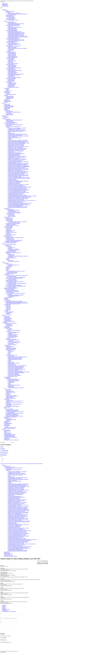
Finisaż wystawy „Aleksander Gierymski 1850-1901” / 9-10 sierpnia (19, 520)
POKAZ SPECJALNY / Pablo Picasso (14, 498)
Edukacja (7, 463)
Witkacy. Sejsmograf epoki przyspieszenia (14, 481)
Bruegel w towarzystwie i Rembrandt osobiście (15, 494)
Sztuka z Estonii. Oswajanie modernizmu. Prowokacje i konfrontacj (18, 533)
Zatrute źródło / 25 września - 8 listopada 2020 (15, 490)
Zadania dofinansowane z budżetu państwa (9, 611)
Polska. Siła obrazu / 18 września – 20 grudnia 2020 (16, 487)
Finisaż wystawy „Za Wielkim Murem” (14, 526)
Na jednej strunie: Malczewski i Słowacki (14, 496)
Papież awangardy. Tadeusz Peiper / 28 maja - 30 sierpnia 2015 (18, 516)
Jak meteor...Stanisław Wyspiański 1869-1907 (15, 549)
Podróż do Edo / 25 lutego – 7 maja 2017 (14, 505)
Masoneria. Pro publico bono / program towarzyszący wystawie (18, 519)
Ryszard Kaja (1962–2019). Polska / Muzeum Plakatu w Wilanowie (18, 486)
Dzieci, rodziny (6, 551)
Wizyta (1, 446)
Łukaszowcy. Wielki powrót (12, 480)
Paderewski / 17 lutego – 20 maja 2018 (14, 501)
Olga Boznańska (8, 468)
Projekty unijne (4, 610)
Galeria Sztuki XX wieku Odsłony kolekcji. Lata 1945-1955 (33, 463)
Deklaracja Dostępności (6, 609)
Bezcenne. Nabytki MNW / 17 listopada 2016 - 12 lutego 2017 (18, 507)
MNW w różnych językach (8, 555)
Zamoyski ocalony (11, 495)
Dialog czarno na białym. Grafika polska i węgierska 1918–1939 (18, 541)
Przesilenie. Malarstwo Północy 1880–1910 (15, 478)
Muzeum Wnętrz (5, 5)
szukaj (1, 442)
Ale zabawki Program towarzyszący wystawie (15, 545)
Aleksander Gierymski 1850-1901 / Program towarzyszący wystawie (19, 521)
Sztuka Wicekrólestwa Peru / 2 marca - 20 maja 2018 (16, 500)
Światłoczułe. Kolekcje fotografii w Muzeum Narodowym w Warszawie (19, 540)
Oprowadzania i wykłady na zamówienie (10, 556)
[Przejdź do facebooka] (2, 460)
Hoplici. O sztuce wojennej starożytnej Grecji (15, 513)
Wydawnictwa (4, 607)
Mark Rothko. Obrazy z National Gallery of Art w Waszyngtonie (18, 524)
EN (2, 459)
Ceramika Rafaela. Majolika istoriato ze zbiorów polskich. (17, 538)
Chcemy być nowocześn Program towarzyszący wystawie (17, 534)
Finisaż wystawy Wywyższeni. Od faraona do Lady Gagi (17, 529)
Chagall (9, 482)
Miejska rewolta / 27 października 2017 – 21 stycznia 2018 (17, 502)
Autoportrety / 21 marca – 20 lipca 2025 (14, 472)
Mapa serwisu (4, 605)
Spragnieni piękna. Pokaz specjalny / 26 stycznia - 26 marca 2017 (18, 506)
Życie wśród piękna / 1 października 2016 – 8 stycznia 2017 (17, 508)
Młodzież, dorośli (7, 552)
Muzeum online (3, 454)
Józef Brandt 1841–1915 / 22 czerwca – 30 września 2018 (17, 499)
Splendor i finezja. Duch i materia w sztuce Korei (16, 493)
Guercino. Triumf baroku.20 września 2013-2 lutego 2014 (13, 523)
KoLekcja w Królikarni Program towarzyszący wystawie (17, 531)
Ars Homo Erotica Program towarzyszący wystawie (16, 536)
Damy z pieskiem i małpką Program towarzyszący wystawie (17, 532)
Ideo (4, 652)
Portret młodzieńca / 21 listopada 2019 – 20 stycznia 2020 (17, 492)
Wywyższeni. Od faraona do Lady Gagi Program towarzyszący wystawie (19, 530)
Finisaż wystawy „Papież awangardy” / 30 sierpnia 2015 (17, 515)
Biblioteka (4, 608)
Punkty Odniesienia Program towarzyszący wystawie (16, 544)
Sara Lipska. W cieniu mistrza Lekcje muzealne (15, 528)
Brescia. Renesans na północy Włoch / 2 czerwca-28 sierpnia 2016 (18, 510)
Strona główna (2, 463)
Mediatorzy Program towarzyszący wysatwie (15, 537)
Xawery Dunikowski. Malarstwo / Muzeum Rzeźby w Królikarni (18, 484)
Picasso (9, 475)
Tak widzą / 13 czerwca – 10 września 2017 (15, 504)
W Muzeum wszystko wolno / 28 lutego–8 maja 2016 (16, 511)
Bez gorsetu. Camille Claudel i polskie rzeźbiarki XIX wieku (17, 477)
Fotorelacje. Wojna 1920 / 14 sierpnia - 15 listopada (16, 489)
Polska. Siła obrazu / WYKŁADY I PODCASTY (16, 488)
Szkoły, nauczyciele (7, 554)
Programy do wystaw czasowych (14, 463)
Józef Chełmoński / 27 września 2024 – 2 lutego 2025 (16, 473)
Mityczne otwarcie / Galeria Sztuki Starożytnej (13, 469)
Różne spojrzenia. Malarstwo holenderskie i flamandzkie (17, 485)
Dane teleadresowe (4, 452)
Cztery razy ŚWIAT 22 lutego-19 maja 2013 (15, 525)
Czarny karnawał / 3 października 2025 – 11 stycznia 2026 (17, 471)
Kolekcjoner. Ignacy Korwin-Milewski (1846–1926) (14, 467)
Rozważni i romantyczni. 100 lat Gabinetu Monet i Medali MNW (18, 479)
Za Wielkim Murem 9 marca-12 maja (14, 527)
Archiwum (21, 463)
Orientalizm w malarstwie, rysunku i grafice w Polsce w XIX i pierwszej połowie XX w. (22, 543)
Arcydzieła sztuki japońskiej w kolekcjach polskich (16, 517)
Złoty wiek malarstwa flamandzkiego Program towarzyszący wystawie (19, 548)
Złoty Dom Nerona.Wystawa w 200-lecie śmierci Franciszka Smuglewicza (19, 546)
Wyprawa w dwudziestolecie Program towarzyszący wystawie (18, 547)
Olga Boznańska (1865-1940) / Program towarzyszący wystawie (18, 518)
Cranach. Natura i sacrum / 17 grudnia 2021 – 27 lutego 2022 (17, 483)
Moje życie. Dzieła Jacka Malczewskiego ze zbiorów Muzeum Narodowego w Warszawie (22, 539)
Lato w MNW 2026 (4, 450)
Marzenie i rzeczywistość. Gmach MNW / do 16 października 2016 (18, 509)
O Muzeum (2, 448)
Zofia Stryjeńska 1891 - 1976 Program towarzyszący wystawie (18, 542)
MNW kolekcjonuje (11, 476)
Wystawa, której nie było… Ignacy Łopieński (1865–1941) (17, 491)
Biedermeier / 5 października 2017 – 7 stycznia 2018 (16, 503)
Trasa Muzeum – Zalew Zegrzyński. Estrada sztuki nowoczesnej (18, 514)
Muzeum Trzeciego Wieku (8, 553)
